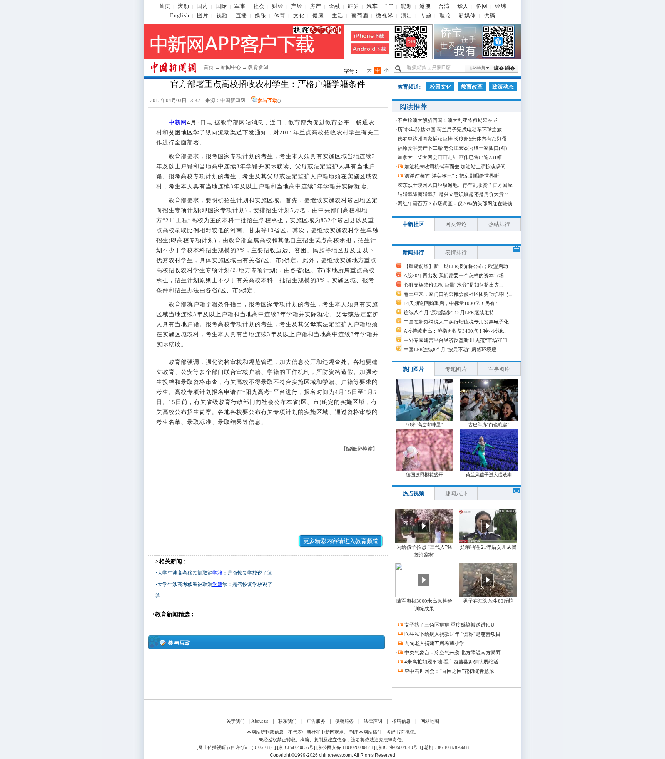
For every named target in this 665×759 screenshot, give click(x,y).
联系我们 (287, 721)
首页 (164, 6)
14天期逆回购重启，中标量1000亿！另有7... (452, 303)
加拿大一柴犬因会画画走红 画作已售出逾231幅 (450, 157)
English (179, 15)
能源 (406, 6)
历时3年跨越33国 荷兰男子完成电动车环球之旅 (450, 129)
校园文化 (440, 87)
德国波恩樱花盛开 (424, 475)
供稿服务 (344, 721)
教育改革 (472, 87)
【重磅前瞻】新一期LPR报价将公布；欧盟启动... (457, 266)
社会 (259, 6)
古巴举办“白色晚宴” (488, 424)
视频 (222, 15)
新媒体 (467, 15)
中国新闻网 (232, 100)
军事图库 (499, 369)
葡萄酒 (359, 15)
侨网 (482, 6)
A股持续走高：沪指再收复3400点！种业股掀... (455, 331)
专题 (426, 15)
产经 (296, 6)
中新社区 (413, 224)
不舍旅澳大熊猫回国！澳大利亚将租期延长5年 (449, 120)
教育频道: (409, 87)
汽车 (372, 6)
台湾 (444, 6)
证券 (353, 6)
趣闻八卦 (456, 493)
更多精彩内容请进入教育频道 (340, 541)
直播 (241, 15)
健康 (318, 15)
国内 (202, 6)
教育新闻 (258, 67)
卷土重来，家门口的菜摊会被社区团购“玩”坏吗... (458, 294)
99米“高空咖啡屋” (424, 424)
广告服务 (316, 721)
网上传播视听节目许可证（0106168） (236, 747)
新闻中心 (231, 67)
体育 (280, 15)
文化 (299, 15)
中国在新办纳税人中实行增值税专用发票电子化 (456, 322)
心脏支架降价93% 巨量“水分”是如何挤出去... (453, 285)
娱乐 (260, 15)
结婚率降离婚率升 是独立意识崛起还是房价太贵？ (453, 194)
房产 (315, 6)
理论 (445, 15)
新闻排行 (413, 252)
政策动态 (503, 87)
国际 (221, 6)
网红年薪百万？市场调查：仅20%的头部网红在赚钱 (455, 203)
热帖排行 (499, 224)
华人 (463, 6)
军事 (240, 6)
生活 (337, 15)
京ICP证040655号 (296, 747)
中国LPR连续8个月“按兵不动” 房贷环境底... (452, 349)
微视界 (384, 15)
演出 (407, 15)
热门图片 (413, 369)
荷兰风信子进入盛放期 (489, 475)
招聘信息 (401, 721)
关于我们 (235, 721)
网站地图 (430, 721)
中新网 (178, 122)
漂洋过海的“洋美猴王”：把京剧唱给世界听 (451, 176)
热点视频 (413, 493)
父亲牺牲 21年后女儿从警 (488, 547)
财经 (278, 6)
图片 (203, 15)
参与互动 (267, 100)
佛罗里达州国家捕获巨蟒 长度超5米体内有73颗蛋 (452, 139)
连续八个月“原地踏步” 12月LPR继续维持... (451, 312)
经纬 (500, 6)
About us (259, 721)
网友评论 (456, 224)
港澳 (425, 6)
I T (389, 6)
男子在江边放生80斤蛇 (488, 601)
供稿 (489, 15)
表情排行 (456, 252)
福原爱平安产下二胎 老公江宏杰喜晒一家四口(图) (452, 148)
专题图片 (456, 369)
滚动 (183, 6)
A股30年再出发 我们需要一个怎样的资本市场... (455, 275)
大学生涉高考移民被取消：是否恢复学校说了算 (214, 573)
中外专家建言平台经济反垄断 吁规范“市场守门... (457, 340)
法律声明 (373, 721)
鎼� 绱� (504, 68)
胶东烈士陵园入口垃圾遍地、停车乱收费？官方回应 (455, 185)
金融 (334, 6)
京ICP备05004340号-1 (399, 747)
